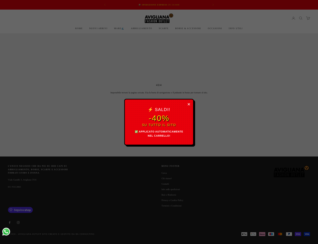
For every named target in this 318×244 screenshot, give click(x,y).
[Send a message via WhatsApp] (6, 231)
